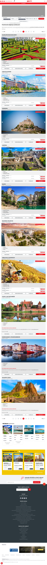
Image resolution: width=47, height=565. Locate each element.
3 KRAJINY (4, 247)
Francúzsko (4, 36)
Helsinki (6, 72)
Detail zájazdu (6, 68)
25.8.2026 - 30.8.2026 (18, 465)
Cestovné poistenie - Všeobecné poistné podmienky (23, 509)
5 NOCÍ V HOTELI (5, 248)
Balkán (4, 184)
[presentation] (2, 48)
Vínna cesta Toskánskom (8, 257)
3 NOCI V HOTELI (5, 322)
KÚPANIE (4, 249)
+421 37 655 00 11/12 (23, 329)
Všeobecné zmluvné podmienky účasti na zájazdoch (23, 506)
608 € (9, 468)
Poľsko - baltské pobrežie (8, 296)
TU (7, 331)
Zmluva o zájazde (23, 502)
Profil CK (23, 534)
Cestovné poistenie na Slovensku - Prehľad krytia (23, 516)
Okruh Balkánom (8, 185)
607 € (20, 468)
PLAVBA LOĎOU (5, 172)
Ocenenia (23, 535)
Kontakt (23, 494)
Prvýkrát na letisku (23, 531)
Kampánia (4, 145)
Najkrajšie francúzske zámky (9, 34)
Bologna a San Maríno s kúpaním (39, 463)
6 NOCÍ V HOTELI (5, 211)
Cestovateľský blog (23, 536)
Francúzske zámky (29, 463)
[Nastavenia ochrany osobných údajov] (2, 563)
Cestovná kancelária (5, 23)
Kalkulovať (31, 68)
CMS (12, 562)
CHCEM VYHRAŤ (37, 482)
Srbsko (3, 185)
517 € (31, 468)
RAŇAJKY (4, 404)
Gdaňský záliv (7, 297)
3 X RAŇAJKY (5, 364)
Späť (4, 31)
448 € (41, 468)
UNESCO (4, 136)
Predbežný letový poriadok (23, 539)
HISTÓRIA (4, 62)
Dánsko (3, 338)
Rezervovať (41, 68)
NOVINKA (4, 365)
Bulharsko (4, 378)
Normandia (5, 108)
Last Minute (23, 3)
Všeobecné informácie (23, 505)
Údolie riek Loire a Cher (11, 36)
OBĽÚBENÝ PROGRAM (6, 63)
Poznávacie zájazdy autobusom (15, 23)
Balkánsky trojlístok (7, 220)
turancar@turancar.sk (35, 329)
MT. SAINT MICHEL (5, 134)
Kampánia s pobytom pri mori (7, 463)
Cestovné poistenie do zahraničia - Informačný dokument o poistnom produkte (23, 510)
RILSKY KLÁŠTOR (5, 403)
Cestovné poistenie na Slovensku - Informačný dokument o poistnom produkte (23, 515)
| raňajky (7, 66)
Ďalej (43, 31)
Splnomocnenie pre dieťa (23, 530)
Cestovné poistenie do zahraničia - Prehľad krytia (23, 511)
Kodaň (6, 338)
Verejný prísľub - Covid (23, 523)
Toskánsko (8, 258)
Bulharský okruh (6, 377)
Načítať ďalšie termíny (19, 68)
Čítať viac (3, 29)
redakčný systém (7, 562)
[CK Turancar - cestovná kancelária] (29, 1)
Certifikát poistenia (23, 527)
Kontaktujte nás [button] (9, 1)
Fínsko (3, 72)
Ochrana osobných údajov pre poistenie (23, 520)
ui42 (17, 562)
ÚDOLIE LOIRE (5, 61)
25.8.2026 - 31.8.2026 (7, 465)
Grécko (3, 222)
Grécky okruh (7, 222)
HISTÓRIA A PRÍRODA (6, 212)
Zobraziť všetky (40, 472)
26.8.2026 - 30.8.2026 (39, 465)
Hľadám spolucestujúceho (23, 532)
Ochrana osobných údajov (23, 521)
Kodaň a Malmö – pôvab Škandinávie (11, 337)
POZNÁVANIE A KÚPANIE (6, 173)
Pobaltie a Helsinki (6, 71)
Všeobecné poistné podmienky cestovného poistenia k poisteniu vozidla (23, 519)
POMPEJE (4, 171)
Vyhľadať (41, 18)
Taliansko (4, 146)
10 (33, 31)
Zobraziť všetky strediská (7, 443)
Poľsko (3, 297)
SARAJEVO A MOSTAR (6, 210)
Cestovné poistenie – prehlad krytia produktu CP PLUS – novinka (23, 514)
